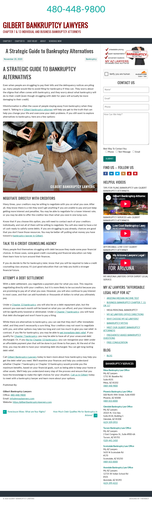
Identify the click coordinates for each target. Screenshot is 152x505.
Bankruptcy (91, 59)
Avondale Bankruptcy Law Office (118, 468)
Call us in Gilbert (79, 375)
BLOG (109, 356)
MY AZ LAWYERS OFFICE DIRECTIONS (125, 314)
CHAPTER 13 (19, 40)
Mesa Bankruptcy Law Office (116, 370)
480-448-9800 (76, 9)
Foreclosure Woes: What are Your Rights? (25, 412)
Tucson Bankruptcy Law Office (117, 428)
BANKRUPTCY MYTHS (117, 323)
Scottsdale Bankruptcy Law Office (118, 446)
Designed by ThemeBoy (139, 499)
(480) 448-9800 (110, 386)
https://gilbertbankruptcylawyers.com (32, 402)
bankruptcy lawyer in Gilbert (28, 236)
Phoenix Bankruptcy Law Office (117, 392)
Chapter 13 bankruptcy (24, 305)
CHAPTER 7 (7, 40)
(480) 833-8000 (110, 401)
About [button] (43, 40)
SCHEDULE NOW (55, 40)
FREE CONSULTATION (117, 343)
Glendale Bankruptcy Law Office (117, 407)
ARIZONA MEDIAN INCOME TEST (123, 298)
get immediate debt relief (73, 332)
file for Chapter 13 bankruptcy (41, 340)
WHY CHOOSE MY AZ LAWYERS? (123, 319)
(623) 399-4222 (110, 483)
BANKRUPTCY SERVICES (119, 364)
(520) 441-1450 (110, 441)
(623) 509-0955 (110, 422)
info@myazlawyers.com (22, 398)
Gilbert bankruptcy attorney (38, 109)
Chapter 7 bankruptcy (67, 312)
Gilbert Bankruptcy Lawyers (45, 25)
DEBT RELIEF (32, 40)
